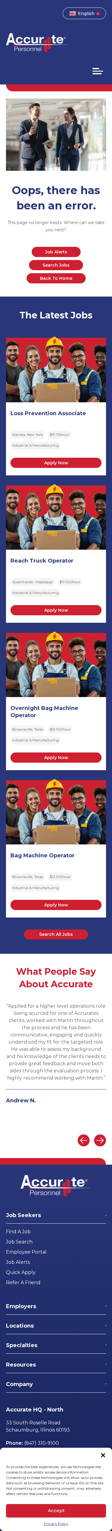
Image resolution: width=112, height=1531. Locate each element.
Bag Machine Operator (42, 855)
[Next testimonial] (100, 1140)
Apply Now (56, 463)
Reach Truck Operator (41, 560)
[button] (103, 1455)
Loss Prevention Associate (48, 413)
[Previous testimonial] (84, 1140)
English (86, 13)
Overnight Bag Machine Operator (44, 712)
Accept (56, 1510)
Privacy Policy (56, 1523)
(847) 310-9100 (41, 1443)
